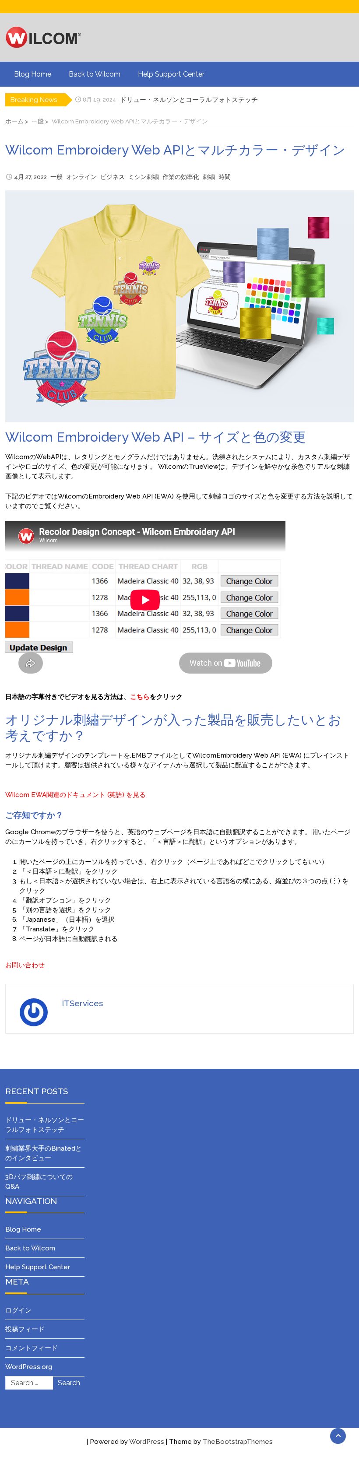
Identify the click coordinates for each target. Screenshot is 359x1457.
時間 (224, 176)
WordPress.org (28, 1367)
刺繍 (209, 176)
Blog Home (32, 74)
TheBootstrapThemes (238, 1442)
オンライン (81, 176)
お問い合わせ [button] (25, 965)
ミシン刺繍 (143, 176)
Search (69, 1383)
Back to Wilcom (94, 74)
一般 (56, 176)
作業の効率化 (180, 176)
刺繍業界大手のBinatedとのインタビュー (181, 100)
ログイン (18, 1310)
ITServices (82, 1003)
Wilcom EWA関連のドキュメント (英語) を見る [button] (75, 795)
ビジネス (112, 176)
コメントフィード (31, 1348)
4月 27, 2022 (30, 176)
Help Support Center (171, 74)
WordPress (146, 1442)
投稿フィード (25, 1329)
